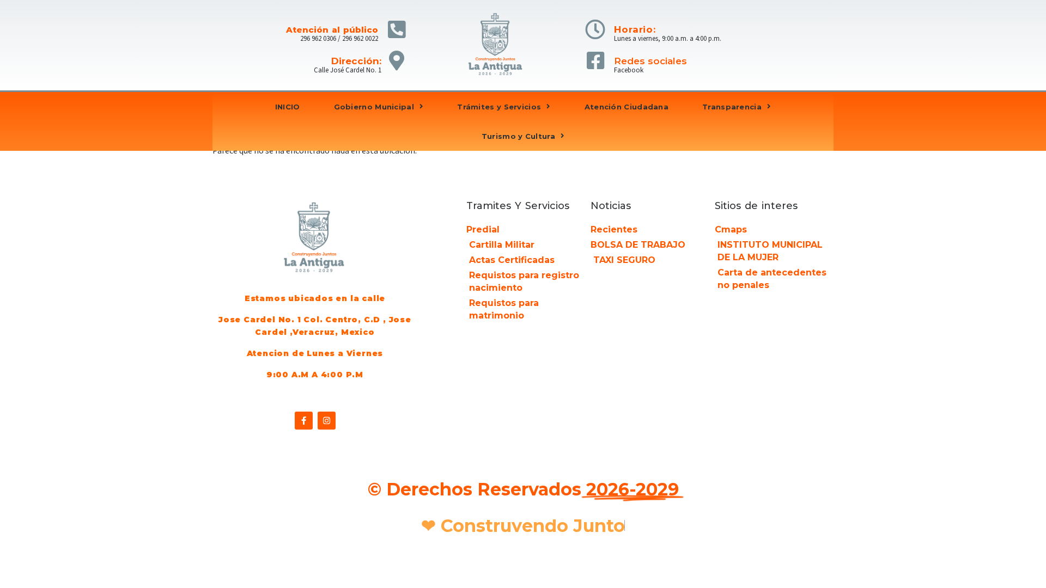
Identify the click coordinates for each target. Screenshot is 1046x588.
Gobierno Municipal (374, 106)
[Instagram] (327, 421)
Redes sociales (650, 61)
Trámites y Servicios (499, 106)
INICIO (287, 106)
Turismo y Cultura (518, 136)
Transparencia (732, 106)
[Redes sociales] (595, 61)
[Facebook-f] (304, 421)
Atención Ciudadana (626, 106)
